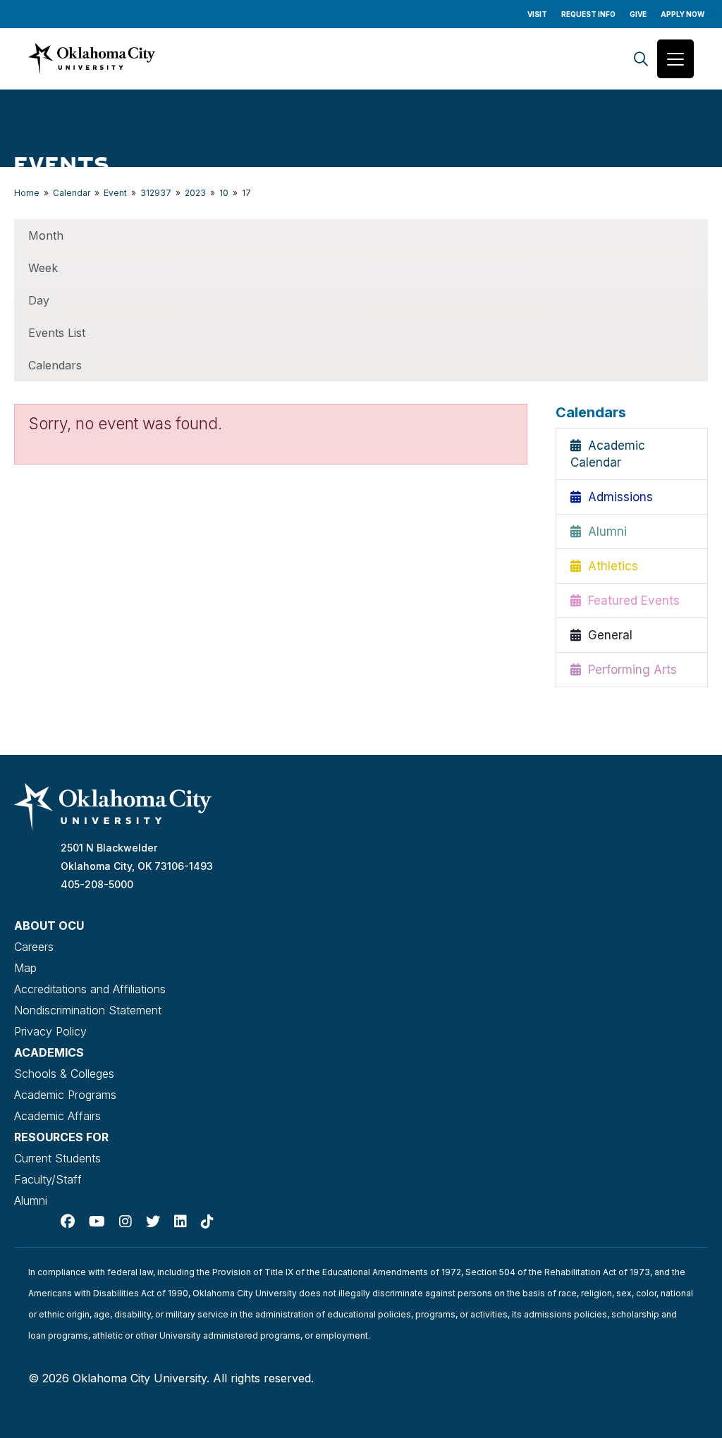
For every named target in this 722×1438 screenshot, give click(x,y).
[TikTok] (207, 1221)
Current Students (57, 1158)
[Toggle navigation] (675, 58)
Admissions (617, 497)
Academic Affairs (57, 1116)
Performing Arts (629, 670)
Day (38, 300)
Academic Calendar (607, 453)
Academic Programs (65, 1095)
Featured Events (630, 601)
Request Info (588, 14)
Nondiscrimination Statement (87, 1010)
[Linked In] (180, 1221)
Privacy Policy (50, 1031)
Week (43, 268)
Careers (34, 947)
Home (26, 193)
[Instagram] (125, 1221)
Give (638, 14)
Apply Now (682, 14)
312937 (155, 193)
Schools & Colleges (64, 1074)
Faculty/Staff (48, 1179)
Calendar (71, 193)
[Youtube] (97, 1221)
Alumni (604, 531)
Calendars (55, 365)
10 (223, 193)
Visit (537, 14)
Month (45, 235)
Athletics (609, 566)
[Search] (641, 58)
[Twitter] (153, 1221)
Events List (56, 333)
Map (25, 968)
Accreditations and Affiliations (90, 989)
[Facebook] (68, 1221)
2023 (195, 193)
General (606, 635)
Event (115, 193)
